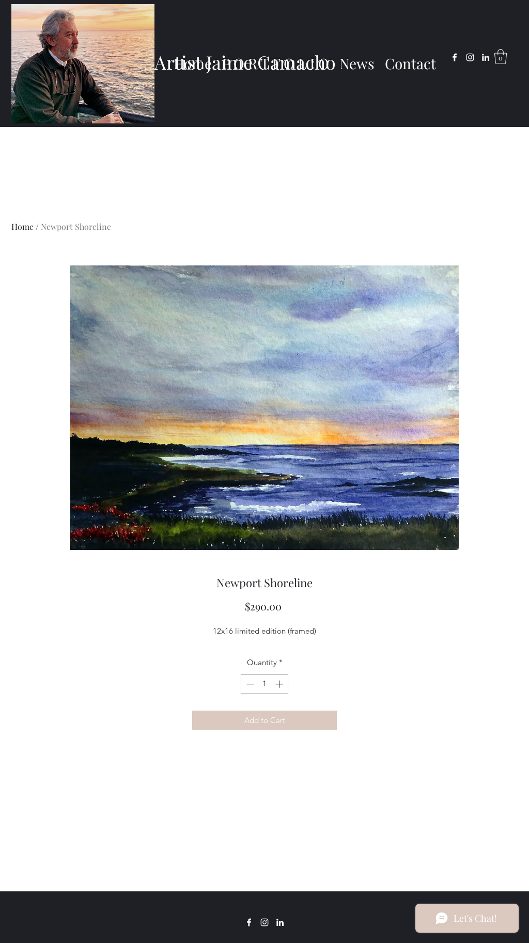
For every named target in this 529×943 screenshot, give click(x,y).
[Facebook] (454, 57)
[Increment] (280, 684)
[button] (500, 56)
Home (22, 226)
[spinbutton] (264, 684)
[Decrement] (249, 684)
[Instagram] (470, 57)
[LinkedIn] (485, 57)
